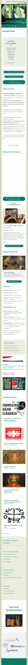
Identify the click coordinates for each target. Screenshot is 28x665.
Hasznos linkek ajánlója (9, 591)
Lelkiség (11, 468)
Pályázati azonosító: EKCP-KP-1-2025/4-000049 (13, 369)
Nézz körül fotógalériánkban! (14, 82)
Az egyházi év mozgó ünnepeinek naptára (14, 198)
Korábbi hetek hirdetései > (14, 145)
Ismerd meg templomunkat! (10, 554)
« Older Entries (6, 533)
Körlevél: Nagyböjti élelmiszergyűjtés (13, 443)
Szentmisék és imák (8, 572)
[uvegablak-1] (14, 626)
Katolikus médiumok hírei (9, 593)
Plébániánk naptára (14, 76)
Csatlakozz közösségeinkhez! (11, 43)
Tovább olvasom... (11, 62)
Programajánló (13, 421)
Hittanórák (6, 575)
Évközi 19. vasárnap (9, 272)
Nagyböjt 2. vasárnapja (10, 466)
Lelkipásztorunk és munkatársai (10, 556)
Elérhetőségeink (7, 561)
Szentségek (6, 588)
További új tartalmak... (14, 72)
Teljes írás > (5, 242)
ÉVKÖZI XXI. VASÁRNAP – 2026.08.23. (12, 93)
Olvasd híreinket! (7, 559)
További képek (14, 281)
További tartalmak (14, 246)
